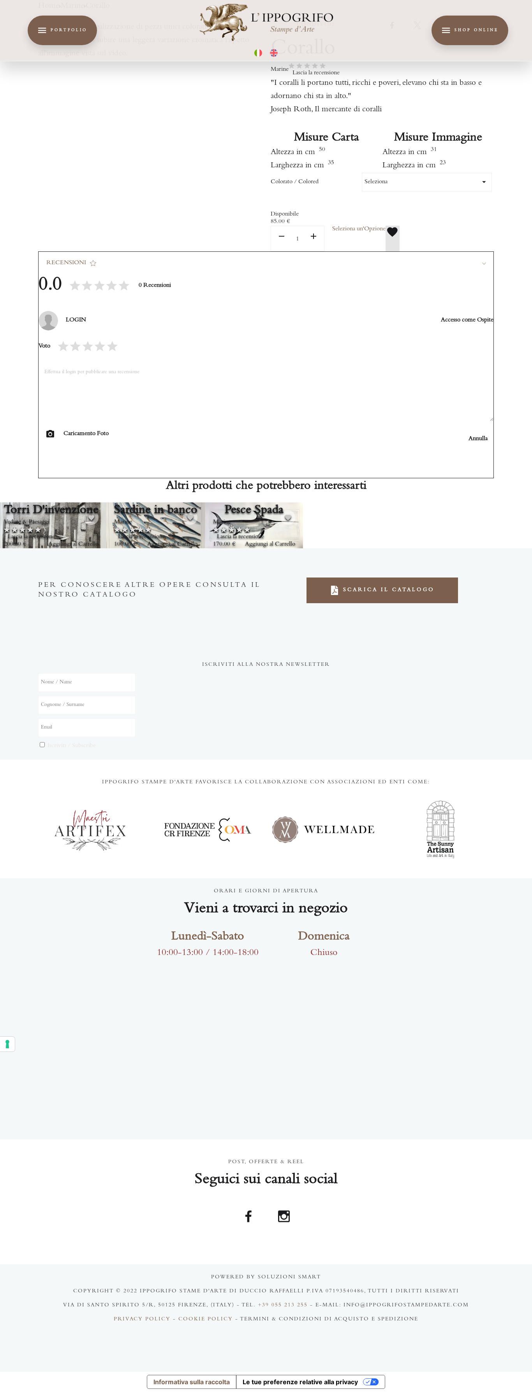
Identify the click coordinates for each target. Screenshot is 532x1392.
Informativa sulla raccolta (191, 1382)
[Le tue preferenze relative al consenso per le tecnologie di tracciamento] (7, 1044)
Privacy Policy (142, 1319)
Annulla (478, 439)
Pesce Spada (254, 510)
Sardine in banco (155, 510)
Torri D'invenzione (51, 510)
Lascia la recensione (316, 73)
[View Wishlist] (393, 238)
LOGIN (76, 320)
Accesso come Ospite (467, 320)
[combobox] (427, 182)
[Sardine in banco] (155, 525)
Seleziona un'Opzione (359, 229)
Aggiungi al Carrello (73, 544)
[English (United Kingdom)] (274, 53)
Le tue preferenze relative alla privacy (300, 1382)
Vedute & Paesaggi (26, 522)
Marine (280, 70)
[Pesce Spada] (254, 525)
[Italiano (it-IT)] (258, 53)
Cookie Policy (205, 1319)
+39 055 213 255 (283, 1305)
